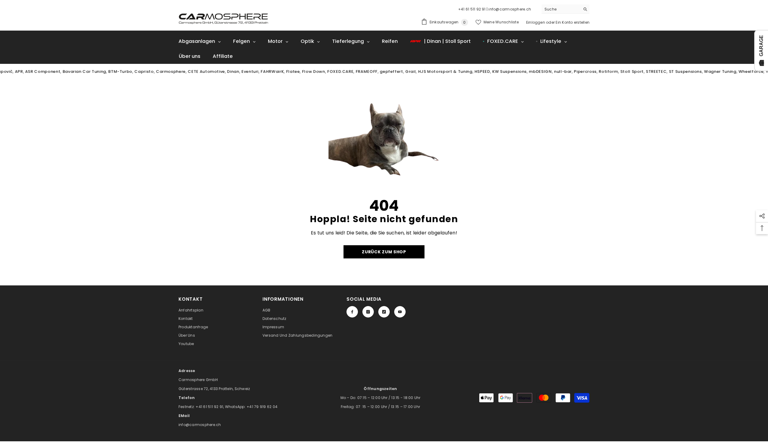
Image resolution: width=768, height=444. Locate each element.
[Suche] (566, 9)
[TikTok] (384, 311)
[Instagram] (368, 311)
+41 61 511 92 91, (210, 406)
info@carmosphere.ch (199, 424)
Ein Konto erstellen (573, 22)
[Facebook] (352, 311)
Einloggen (535, 22)
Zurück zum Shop (384, 252)
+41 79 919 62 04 (262, 406)
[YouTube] (400, 311)
